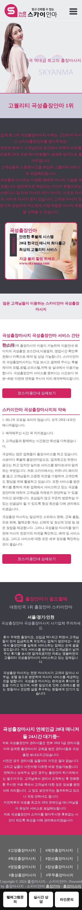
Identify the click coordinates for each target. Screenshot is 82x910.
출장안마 (53, 886)
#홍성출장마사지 (22, 875)
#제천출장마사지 (59, 850)
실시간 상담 (41, 899)
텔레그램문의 (15, 899)
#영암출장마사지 (22, 867)
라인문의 (67, 899)
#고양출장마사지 (22, 850)
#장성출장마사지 (59, 867)
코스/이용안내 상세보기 (37, 393)
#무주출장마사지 (59, 875)
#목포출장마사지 (22, 859)
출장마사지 (72, 886)
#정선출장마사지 (59, 859)
